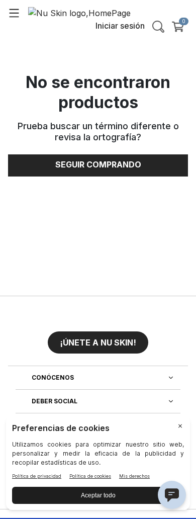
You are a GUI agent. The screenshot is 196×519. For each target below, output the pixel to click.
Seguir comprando (98, 164)
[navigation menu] (14, 13)
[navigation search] (158, 27)
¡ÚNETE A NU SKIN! (98, 342)
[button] (98, 338)
